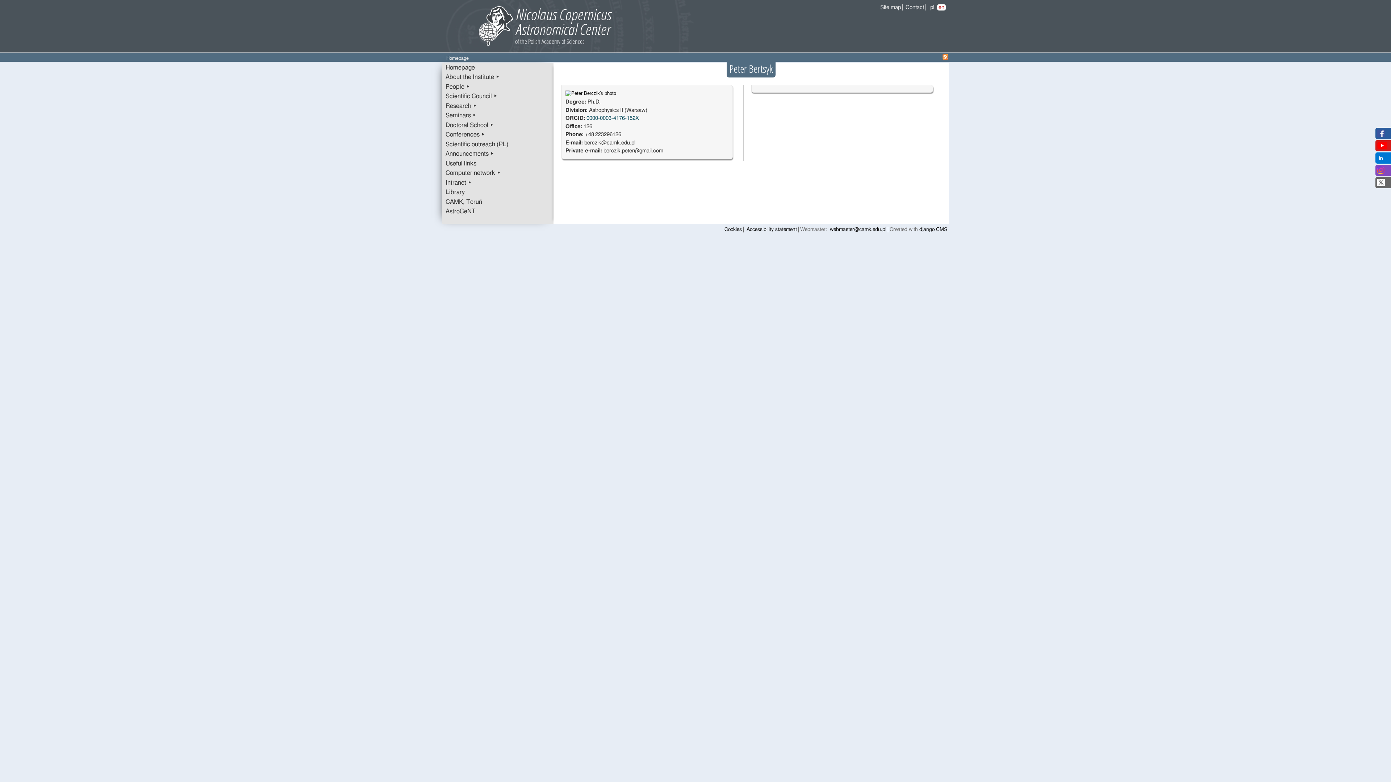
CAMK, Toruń (464, 202)
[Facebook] (1381, 135)
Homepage (460, 68)
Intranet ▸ (459, 183)
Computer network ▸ (473, 173)
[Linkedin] (1380, 160)
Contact (915, 7)
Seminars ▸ (461, 115)
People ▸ (458, 87)
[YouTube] (1382, 147)
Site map (890, 7)
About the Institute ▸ (473, 77)
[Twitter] (1381, 184)
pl (932, 7)
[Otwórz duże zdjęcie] (590, 93)
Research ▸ (461, 106)
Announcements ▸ (470, 154)
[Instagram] (1380, 172)
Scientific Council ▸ (471, 96)
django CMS (933, 229)
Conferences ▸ (465, 135)
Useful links (461, 164)
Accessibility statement (772, 229)
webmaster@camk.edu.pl (858, 229)
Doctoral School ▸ (470, 125)
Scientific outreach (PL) (477, 144)
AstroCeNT (461, 211)
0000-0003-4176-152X (612, 118)
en (941, 7)
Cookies (733, 229)
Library (455, 192)
